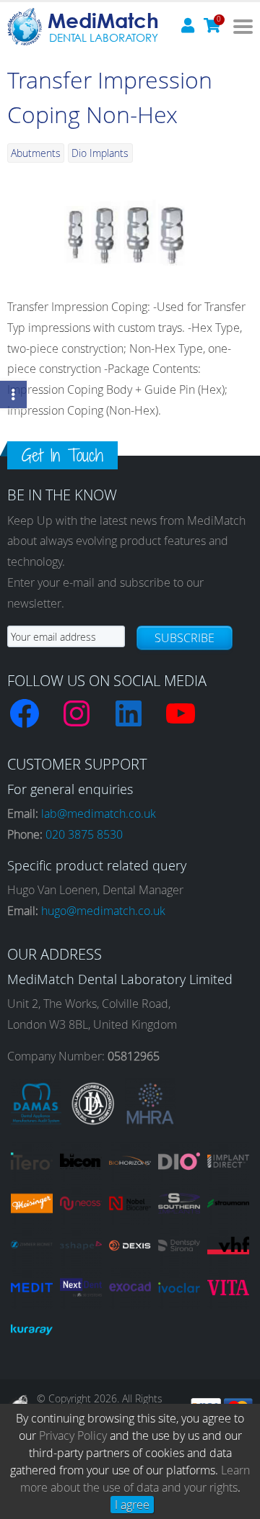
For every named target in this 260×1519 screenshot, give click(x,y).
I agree (132, 1505)
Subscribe (184, 638)
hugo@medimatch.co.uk (103, 911)
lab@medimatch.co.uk (98, 813)
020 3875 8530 (84, 834)
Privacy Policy (73, 1435)
